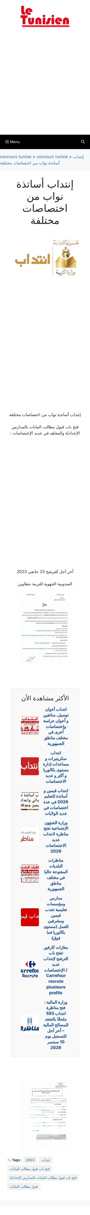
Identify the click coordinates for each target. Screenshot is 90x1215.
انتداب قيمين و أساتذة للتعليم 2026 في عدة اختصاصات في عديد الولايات (55, 802)
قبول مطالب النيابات (24, 1186)
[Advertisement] (45, 84)
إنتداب (45, 1160)
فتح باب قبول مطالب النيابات (30, 1169)
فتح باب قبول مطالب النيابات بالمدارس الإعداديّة (43, 1178)
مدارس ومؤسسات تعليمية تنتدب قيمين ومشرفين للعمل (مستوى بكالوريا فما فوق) (55, 918)
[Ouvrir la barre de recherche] (83, 142)
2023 (30, 1160)
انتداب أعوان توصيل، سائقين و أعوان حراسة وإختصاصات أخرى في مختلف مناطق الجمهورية (56, 726)
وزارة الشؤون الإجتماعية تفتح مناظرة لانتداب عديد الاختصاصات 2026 (55, 836)
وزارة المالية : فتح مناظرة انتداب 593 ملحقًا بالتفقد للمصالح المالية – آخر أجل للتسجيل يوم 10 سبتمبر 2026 (55, 1025)
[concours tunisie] (45, 16)
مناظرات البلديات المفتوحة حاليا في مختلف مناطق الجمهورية (56, 874)
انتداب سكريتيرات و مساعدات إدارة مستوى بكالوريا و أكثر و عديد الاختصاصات (56, 767)
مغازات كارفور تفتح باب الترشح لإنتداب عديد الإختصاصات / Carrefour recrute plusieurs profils (55, 970)
